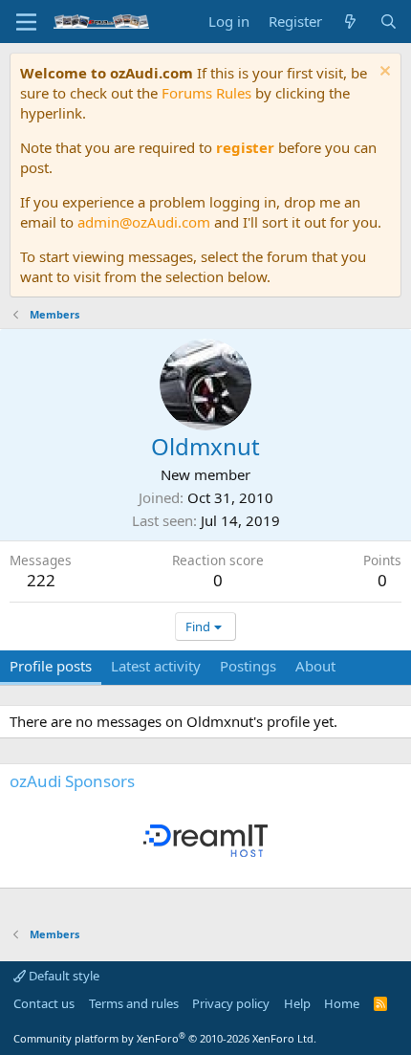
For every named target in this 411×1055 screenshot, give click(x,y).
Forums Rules (206, 92)
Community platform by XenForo (164, 1038)
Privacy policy (231, 1003)
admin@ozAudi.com (143, 221)
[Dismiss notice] (383, 73)
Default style (62, 975)
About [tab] (315, 665)
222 (41, 580)
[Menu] (26, 22)
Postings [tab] (248, 665)
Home (341, 1003)
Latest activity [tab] (156, 665)
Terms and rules (134, 1003)
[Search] (388, 21)
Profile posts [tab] (51, 665)
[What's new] (350, 21)
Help (297, 1003)
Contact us (44, 1003)
